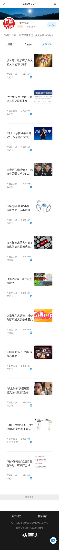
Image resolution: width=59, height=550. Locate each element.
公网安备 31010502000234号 (29, 528)
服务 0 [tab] (10, 44)
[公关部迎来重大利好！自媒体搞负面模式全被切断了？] (43, 242)
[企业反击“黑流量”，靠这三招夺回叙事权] (43, 96)
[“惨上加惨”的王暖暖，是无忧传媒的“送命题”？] (43, 388)
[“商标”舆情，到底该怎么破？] (43, 279)
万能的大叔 (12, 74)
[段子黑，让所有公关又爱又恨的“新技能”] (43, 60)
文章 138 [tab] (47, 44)
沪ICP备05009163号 (39, 523)
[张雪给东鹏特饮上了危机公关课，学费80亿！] (43, 169)
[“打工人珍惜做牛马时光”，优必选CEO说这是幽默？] (43, 133)
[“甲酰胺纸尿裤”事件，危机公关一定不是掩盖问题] (43, 206)
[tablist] (29, 44)
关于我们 (16, 516)
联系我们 (43, 516)
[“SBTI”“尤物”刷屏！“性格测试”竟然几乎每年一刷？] (43, 425)
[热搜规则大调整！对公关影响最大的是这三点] (43, 315)
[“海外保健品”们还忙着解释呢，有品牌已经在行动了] (43, 461)
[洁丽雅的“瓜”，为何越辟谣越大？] (43, 352)
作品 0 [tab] (28, 44)
